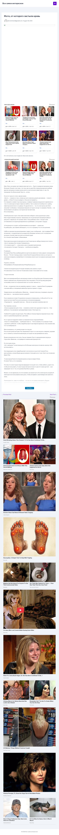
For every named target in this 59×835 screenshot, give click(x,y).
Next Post (53, 394)
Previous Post (6, 394)
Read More (29, 388)
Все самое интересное (12, 3)
